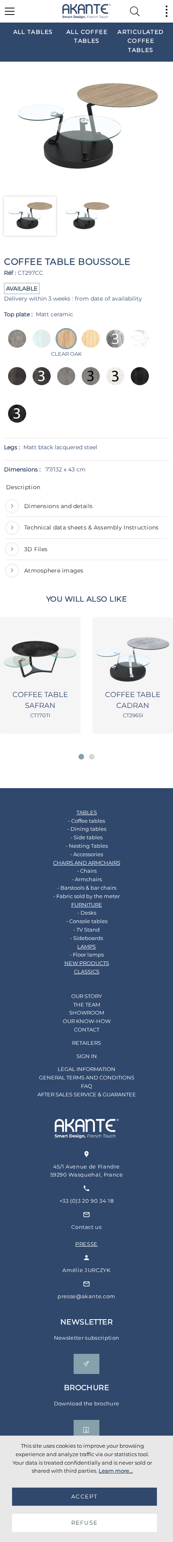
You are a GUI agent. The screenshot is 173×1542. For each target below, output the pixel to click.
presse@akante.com (86, 1296)
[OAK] (88, 344)
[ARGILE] (14, 344)
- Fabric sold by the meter (86, 896)
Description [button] (23, 487)
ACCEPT (84, 1496)
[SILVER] (63, 382)
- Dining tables (86, 829)
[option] (33, 31)
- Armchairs (87, 879)
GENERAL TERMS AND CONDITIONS (86, 1077)
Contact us (86, 1227)
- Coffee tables (86, 821)
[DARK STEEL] (14, 382)
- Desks (86, 912)
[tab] (86, 489)
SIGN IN (86, 1056)
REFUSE (84, 1522)
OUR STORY (86, 996)
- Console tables (86, 921)
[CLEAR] (39, 344)
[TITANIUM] (137, 382)
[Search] (135, 11)
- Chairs (87, 871)
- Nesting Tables (87, 846)
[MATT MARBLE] (137, 344)
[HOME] (86, 11)
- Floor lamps (87, 954)
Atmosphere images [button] (54, 570)
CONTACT (86, 1029)
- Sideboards (86, 938)
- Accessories (86, 854)
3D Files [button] (35, 549)
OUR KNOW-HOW (87, 1021)
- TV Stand (86, 929)
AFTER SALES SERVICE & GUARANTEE (86, 1094)
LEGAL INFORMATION (86, 1069)
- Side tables (86, 837)
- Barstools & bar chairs (86, 887)
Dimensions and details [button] (58, 506)
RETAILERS (86, 1043)
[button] (81, 757)
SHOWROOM (86, 1012)
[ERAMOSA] (113, 344)
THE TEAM (86, 1004)
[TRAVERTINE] (113, 382)
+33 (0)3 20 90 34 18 (87, 1200)
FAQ (86, 1086)
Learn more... (116, 1470)
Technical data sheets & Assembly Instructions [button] (91, 527)
